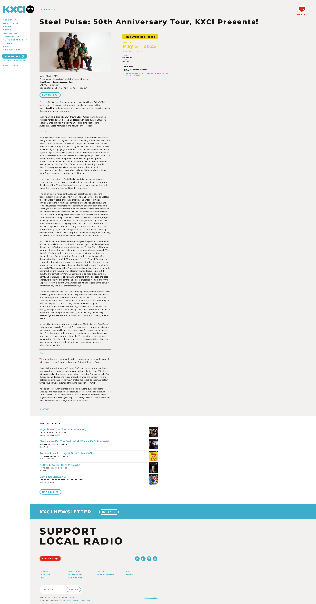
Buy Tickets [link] (50, 95)
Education (10, 33)
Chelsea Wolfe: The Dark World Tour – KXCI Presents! (74, 441)
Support (8, 26)
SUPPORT (302, 14)
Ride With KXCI (12, 50)
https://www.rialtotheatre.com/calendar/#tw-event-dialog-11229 (145, 74)
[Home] (15, 9)
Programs (9, 20)
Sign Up (106, 512)
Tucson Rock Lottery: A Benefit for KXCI (66, 453)
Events (7, 43)
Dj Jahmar (44, 409)
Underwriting (12, 36)
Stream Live (12, 56)
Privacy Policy (66, 600)
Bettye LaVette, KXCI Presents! (60, 465)
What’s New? (11, 23)
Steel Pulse (45, 131)
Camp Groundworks (53, 476)
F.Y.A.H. (43, 353)
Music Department (15, 40)
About (7, 30)
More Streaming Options (14, 61)
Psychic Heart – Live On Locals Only (63, 429)
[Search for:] (54, 589)
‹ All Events (47, 10)
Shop (6, 46)
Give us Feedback (151, 598)
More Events (50, 492)
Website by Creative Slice (81, 600)
